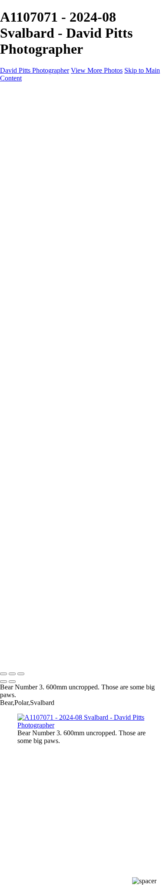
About (26, 131)
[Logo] (76, 93)
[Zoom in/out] (20, 674)
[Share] (20, 139)
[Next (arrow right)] (12, 681)
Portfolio (29, 115)
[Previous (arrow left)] (3, 681)
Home (25, 107)
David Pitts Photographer (34, 70)
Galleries (29, 123)
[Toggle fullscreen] (12, 674)
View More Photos (97, 70)
